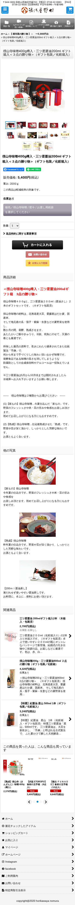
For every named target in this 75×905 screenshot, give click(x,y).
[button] (5, 10)
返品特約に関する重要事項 (21, 233)
